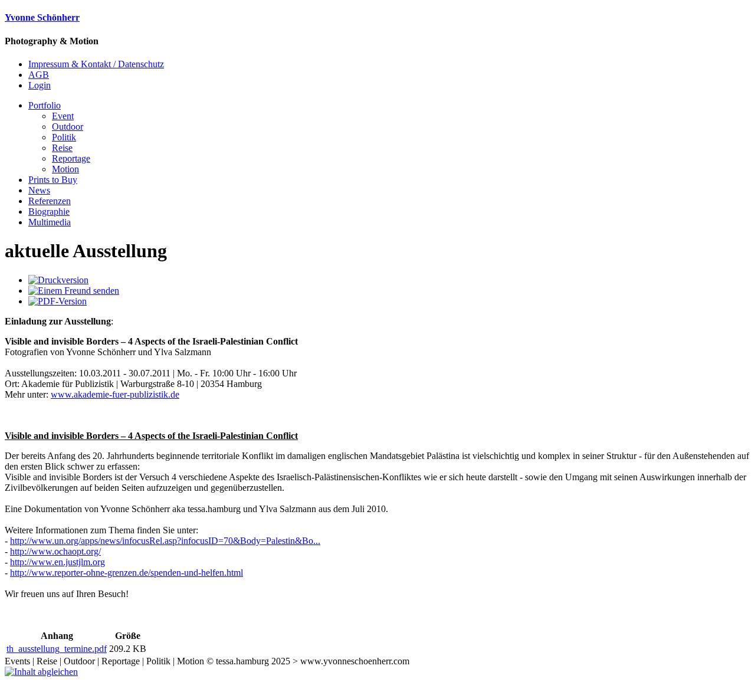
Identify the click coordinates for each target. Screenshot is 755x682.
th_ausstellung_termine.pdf (56, 649)
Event (63, 116)
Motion (65, 169)
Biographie (49, 211)
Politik (64, 137)
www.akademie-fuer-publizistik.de (115, 394)
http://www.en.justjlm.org (57, 562)
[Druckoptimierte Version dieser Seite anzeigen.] (58, 280)
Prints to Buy (52, 180)
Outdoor (67, 127)
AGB (38, 75)
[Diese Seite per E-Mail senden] (73, 291)
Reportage (71, 158)
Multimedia (49, 222)
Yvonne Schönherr (42, 17)
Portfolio (44, 105)
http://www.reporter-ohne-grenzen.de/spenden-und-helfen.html (126, 573)
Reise (62, 148)
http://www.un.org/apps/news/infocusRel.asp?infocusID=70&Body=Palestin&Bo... (165, 541)
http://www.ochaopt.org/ (55, 551)
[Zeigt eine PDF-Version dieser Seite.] (57, 301)
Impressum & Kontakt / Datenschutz (96, 64)
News (39, 190)
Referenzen (49, 201)
